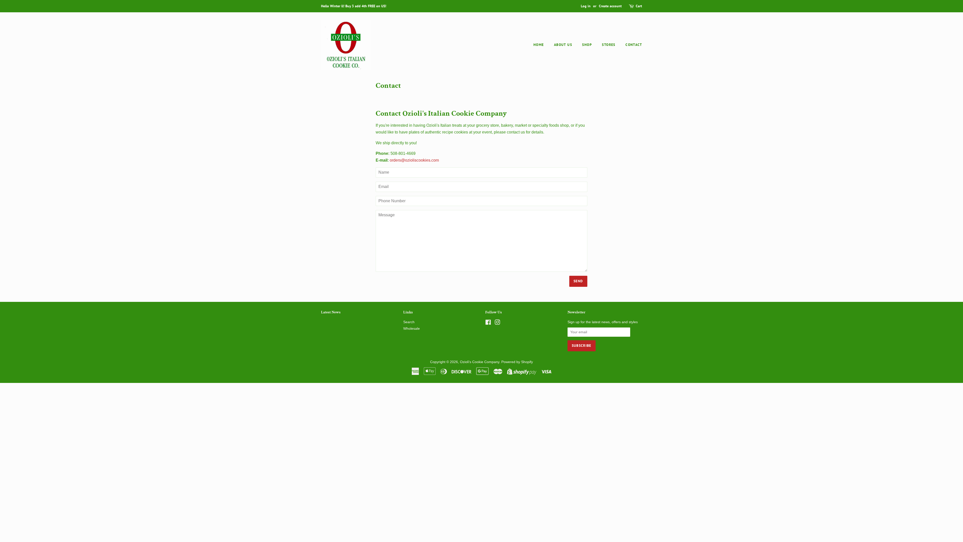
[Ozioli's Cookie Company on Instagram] (497, 323)
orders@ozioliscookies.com (414, 160)
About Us (563, 44)
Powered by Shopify (517, 362)
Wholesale (411, 328)
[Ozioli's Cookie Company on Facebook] (488, 323)
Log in (586, 6)
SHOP (587, 44)
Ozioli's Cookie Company (479, 362)
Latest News (331, 312)
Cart (639, 6)
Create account (610, 6)
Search (409, 322)
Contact (633, 44)
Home (538, 44)
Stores (608, 44)
